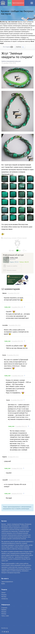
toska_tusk (14, 258)
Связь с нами (5, 616)
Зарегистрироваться (18, 3)
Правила (3, 610)
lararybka (5, 325)
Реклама (3, 612)
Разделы (4, 594)
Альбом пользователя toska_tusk (11, 61)
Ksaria (4, 355)
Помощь (3, 614)
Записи (3, 592)
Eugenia (4, 456)
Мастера (3, 596)
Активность (4, 599)
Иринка (4, 293)
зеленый (13, 238)
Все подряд (7, 47)
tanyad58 (5, 480)
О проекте (4, 608)
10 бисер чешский (22, 238)
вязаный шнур (7, 238)
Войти (9, 3)
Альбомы (20, 47)
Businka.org (4, 628)
